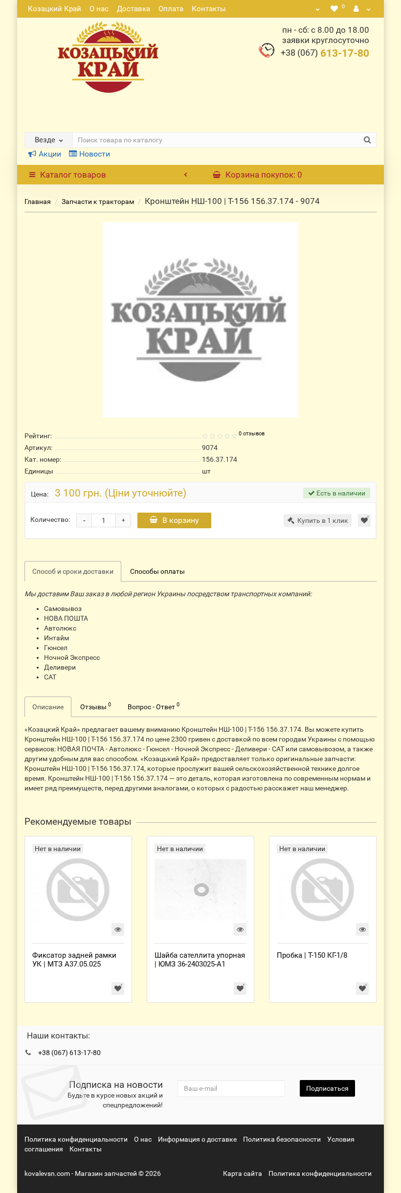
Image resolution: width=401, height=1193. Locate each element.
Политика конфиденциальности (76, 1139)
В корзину (180, 520)
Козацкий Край (54, 8)
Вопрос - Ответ (153, 705)
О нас (99, 8)
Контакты (209, 8)
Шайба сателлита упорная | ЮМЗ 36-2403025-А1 (200, 959)
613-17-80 (325, 53)
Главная (37, 201)
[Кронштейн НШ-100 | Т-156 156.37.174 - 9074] (200, 320)
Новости (94, 153)
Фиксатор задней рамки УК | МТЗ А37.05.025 (74, 959)
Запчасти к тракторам (98, 201)
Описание (48, 707)
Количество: (50, 519)
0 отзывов (252, 433)
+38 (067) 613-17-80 (69, 1053)
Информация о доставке (197, 1139)
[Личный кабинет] (362, 9)
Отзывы (95, 705)
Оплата (170, 8)
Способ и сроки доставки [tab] (72, 571)
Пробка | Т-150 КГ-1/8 (312, 955)
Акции (50, 153)
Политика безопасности (282, 1139)
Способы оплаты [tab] (157, 571)
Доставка (133, 8)
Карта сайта (242, 1173)
